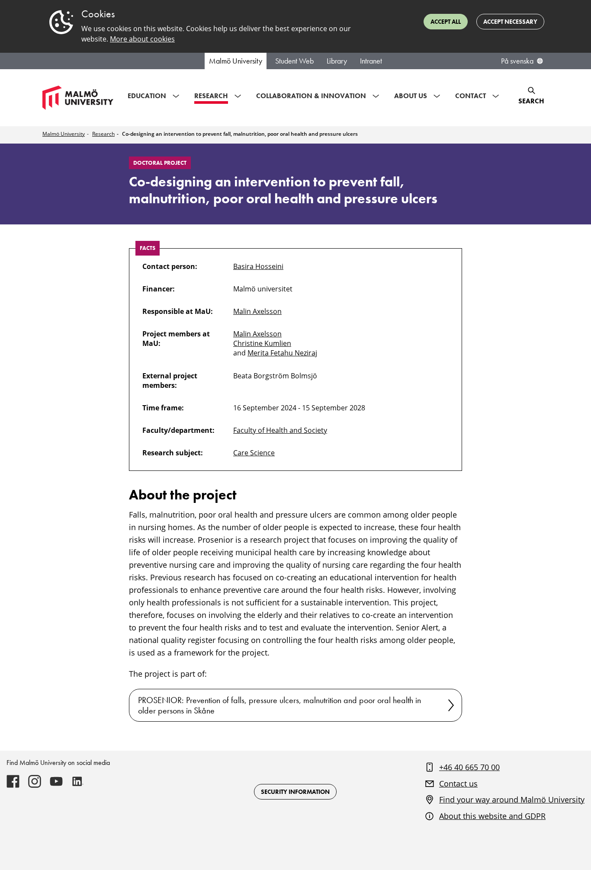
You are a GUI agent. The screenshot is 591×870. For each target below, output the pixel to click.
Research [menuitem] (211, 95)
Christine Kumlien (262, 343)
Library (337, 61)
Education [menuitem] (147, 95)
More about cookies (142, 39)
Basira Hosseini (258, 266)
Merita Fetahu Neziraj (282, 353)
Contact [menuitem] (470, 95)
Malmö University (235, 61)
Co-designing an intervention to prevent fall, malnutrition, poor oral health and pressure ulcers (240, 134)
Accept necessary (510, 22)
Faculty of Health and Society (280, 430)
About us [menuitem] (410, 95)
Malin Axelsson (257, 311)
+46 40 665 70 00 (469, 767)
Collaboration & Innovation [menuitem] (311, 95)
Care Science (254, 452)
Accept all (445, 22)
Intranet (371, 61)
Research (103, 134)
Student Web (294, 61)
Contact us (458, 783)
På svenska (517, 61)
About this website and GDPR (492, 816)
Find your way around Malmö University (512, 799)
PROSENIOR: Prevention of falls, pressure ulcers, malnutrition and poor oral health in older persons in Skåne (279, 705)
